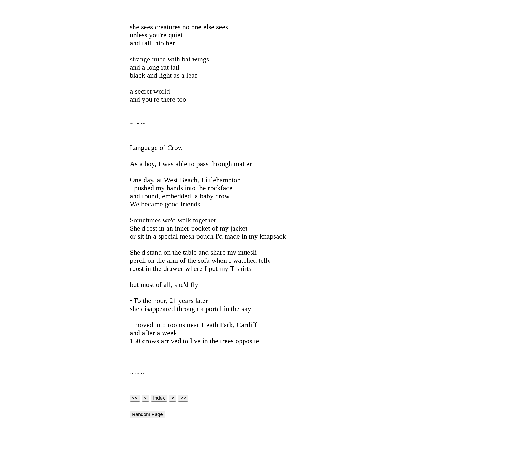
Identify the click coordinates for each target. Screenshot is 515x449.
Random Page (147, 414)
